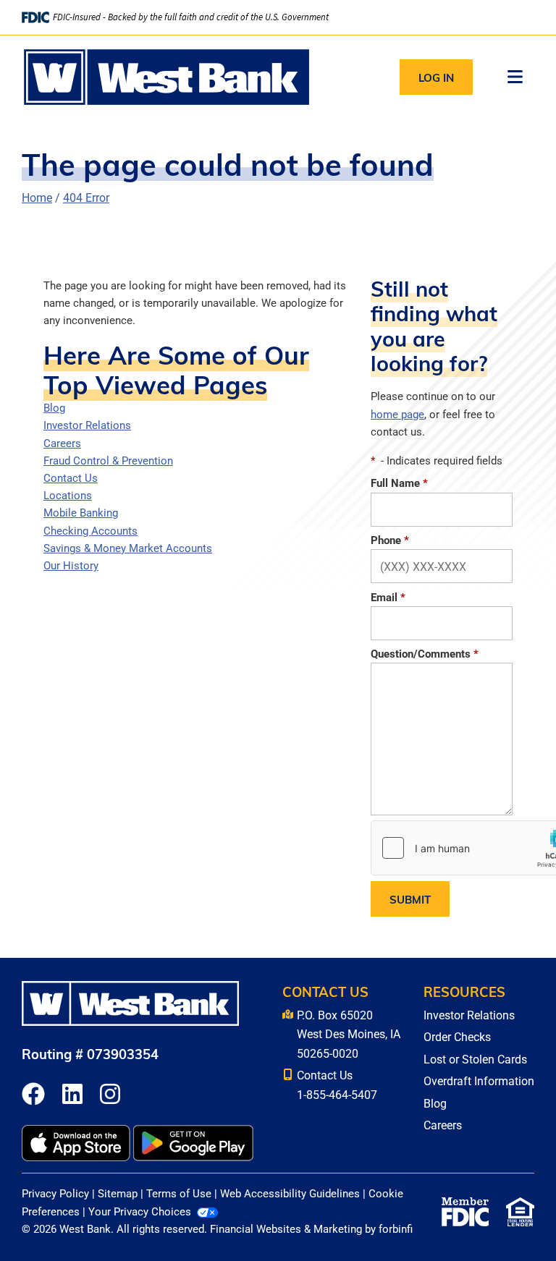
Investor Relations (87, 425)
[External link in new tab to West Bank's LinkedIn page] (72, 1095)
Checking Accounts (90, 531)
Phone (390, 540)
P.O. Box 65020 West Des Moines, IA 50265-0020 (348, 1034)
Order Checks (457, 1036)
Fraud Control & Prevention (108, 460)
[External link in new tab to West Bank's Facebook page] (33, 1095)
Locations (67, 495)
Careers (62, 443)
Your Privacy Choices (139, 1211)
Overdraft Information (479, 1080)
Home (37, 197)
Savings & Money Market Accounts (127, 548)
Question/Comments (425, 654)
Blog (54, 408)
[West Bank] (166, 77)
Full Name (399, 483)
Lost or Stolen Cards (475, 1058)
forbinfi (396, 1229)
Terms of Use (178, 1193)
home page (397, 414)
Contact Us (70, 478)
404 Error (86, 197)
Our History (70, 565)
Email (388, 597)
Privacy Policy (55, 1193)
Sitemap (118, 1193)
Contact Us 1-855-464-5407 (337, 1084)
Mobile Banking (80, 512)
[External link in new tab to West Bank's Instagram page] (110, 1095)
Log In (436, 77)
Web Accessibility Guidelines (290, 1193)
